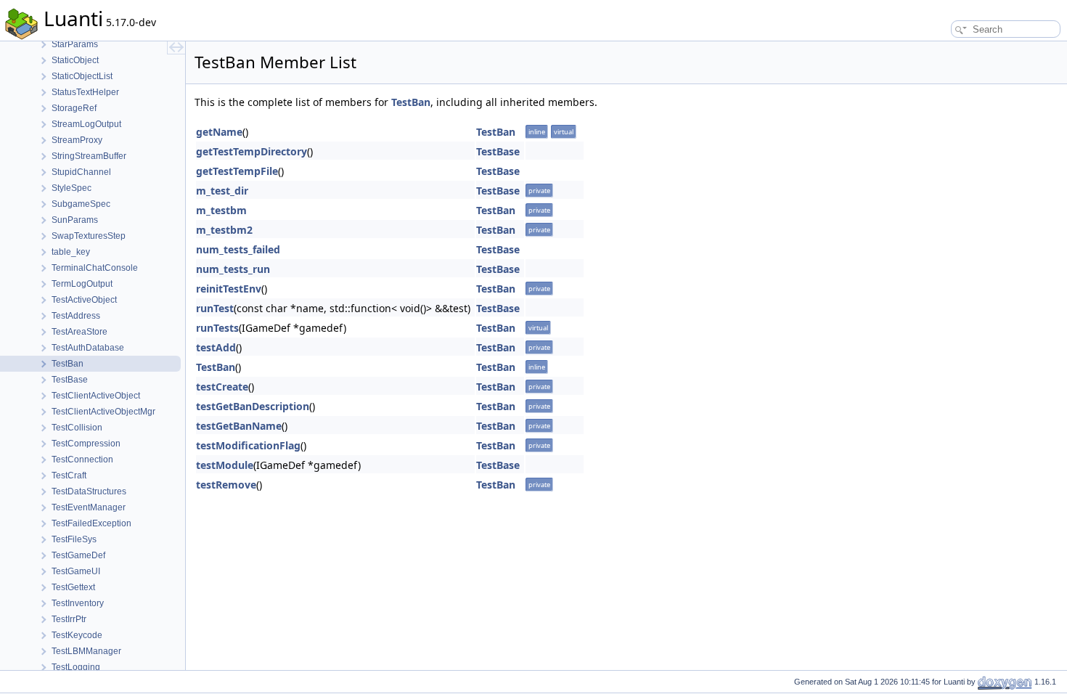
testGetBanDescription (252, 406)
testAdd (216, 347)
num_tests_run (233, 269)
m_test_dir (222, 190)
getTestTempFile (237, 171)
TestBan (410, 102)
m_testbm (221, 210)
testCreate (222, 386)
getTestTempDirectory (251, 151)
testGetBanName (239, 426)
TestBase (498, 151)
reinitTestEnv (228, 288)
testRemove (226, 484)
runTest (215, 308)
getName (219, 132)
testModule (224, 465)
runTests (217, 328)
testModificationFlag (248, 445)
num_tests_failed (238, 249)
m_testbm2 (224, 230)
